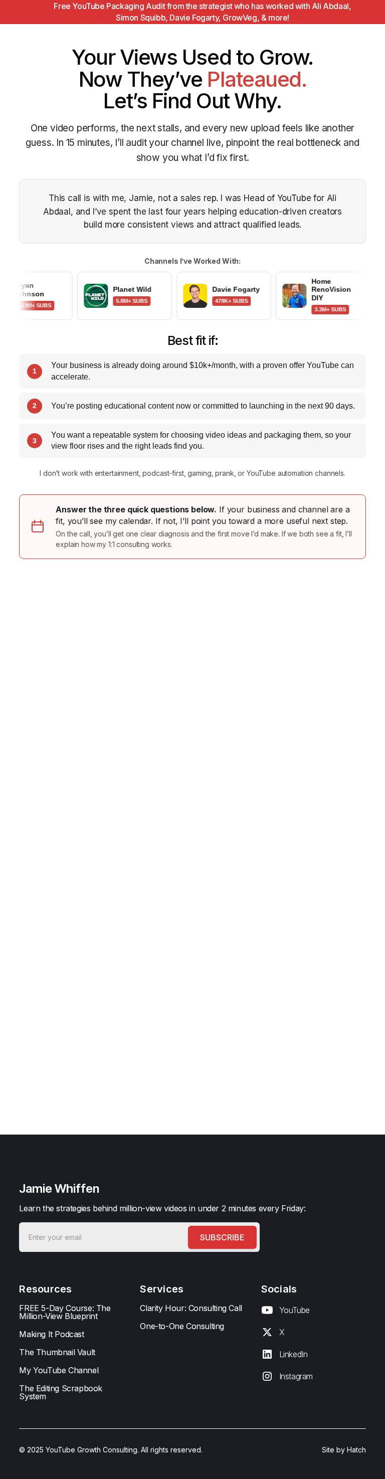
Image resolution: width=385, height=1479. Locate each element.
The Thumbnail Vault (57, 1352)
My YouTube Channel (58, 1370)
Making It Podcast (51, 1334)
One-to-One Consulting (182, 1326)
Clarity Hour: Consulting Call (191, 1308)
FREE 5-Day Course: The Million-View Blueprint (64, 1312)
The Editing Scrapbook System (60, 1392)
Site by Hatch (344, 1449)
